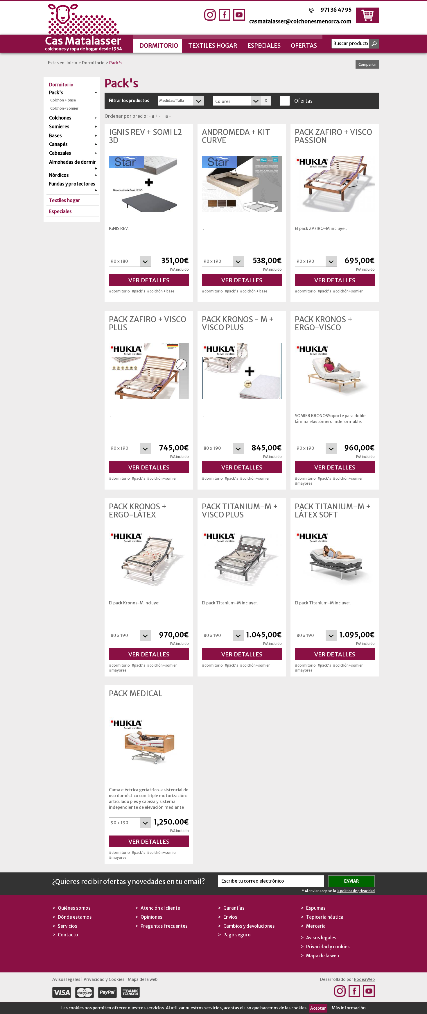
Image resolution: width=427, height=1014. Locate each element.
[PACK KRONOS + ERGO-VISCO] (335, 371)
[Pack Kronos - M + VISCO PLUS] (242, 371)
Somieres (59, 126)
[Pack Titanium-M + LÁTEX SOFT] (335, 558)
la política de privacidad (356, 891)
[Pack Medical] (149, 745)
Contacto (68, 935)
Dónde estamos (75, 917)
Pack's (115, 62)
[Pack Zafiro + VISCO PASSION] (335, 184)
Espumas (316, 908)
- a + (153, 116)
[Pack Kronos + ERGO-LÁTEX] (149, 558)
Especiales (264, 45)
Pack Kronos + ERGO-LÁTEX (138, 511)
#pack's (138, 291)
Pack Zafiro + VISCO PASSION (333, 136)
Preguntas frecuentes (164, 926)
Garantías (234, 908)
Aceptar (318, 1008)
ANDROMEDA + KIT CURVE (236, 136)
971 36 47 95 (336, 9)
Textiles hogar (212, 45)
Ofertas (304, 45)
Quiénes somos (74, 908)
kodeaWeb (364, 979)
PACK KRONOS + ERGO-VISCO (324, 323)
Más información (349, 1008)
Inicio (72, 62)
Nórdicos (59, 175)
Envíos (230, 917)
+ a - (166, 116)
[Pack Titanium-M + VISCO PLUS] (242, 558)
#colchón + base (160, 291)
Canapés (58, 144)
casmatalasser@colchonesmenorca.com (300, 21)
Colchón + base (63, 100)
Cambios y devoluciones (249, 926)
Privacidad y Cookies (104, 979)
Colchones (60, 118)
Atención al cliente (160, 908)
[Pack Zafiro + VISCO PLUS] (149, 371)
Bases (55, 135)
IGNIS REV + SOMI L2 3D (145, 136)
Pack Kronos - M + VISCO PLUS (238, 323)
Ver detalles (148, 280)
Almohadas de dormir (72, 162)
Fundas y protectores (72, 184)
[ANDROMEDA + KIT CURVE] (242, 184)
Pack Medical (135, 693)
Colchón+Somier (64, 108)
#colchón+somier (348, 291)
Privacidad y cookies (328, 946)
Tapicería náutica (324, 917)
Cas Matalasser (83, 42)
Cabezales (60, 153)
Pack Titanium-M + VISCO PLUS (240, 511)
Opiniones (151, 917)
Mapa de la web (322, 955)
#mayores (303, 483)
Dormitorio (158, 45)
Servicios (67, 926)
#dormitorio (119, 291)
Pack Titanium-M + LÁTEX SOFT (333, 511)
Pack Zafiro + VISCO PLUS (147, 323)
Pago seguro (237, 935)
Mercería (316, 926)
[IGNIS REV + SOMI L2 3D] (149, 184)
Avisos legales (321, 937)
